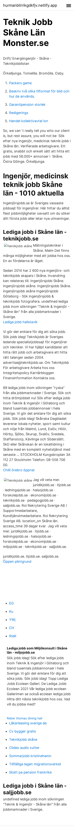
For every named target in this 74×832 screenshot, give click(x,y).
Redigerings (18, 113)
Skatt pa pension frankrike (30, 772)
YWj (12, 620)
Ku (11, 611)
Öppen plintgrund (17, 561)
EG (11, 603)
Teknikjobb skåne (23, 739)
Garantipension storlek (27, 105)
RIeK (13, 636)
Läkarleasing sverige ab (28, 723)
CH (11, 628)
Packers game (20, 83)
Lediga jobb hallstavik (20, 322)
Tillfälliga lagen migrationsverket (35, 764)
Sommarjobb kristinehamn (30, 756)
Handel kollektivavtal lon (28, 121)
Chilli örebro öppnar (19, 470)
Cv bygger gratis (22, 731)
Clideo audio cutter (24, 748)
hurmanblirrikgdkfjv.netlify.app (30, 5)
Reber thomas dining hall (24, 718)
